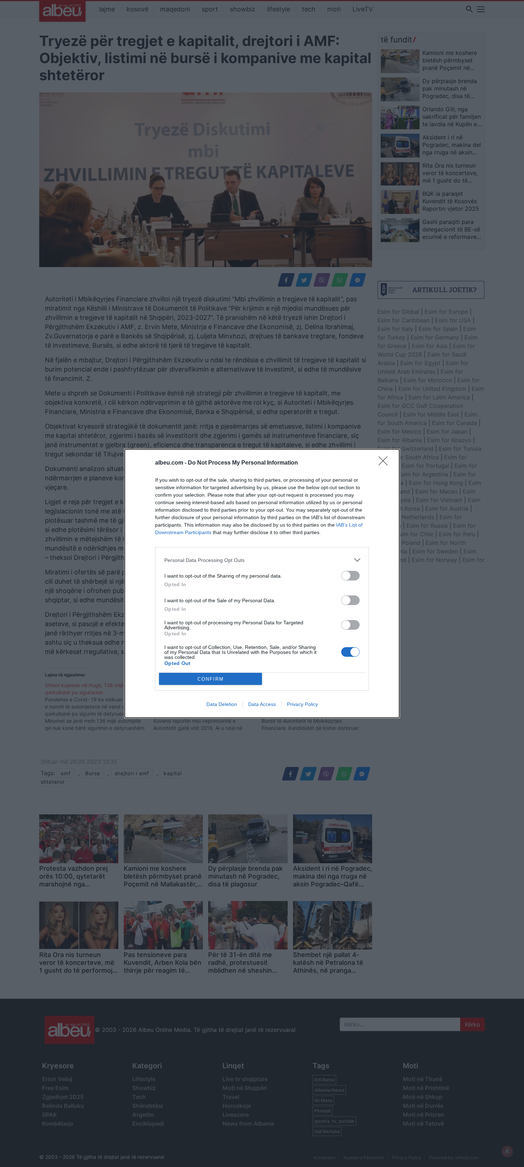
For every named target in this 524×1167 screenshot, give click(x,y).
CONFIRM (210, 679)
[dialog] (262, 583)
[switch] (350, 575)
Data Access (262, 704)
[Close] (385, 463)
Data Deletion (221, 704)
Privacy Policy (302, 704)
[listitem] (262, 560)
